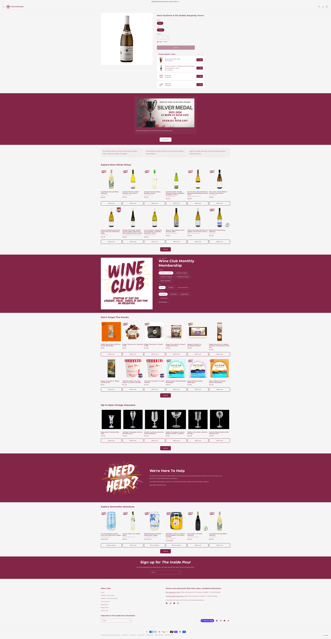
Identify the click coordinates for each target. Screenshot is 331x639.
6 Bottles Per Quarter (166, 277)
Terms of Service (105, 601)
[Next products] (202, 54)
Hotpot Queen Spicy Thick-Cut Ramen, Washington (111, 345)
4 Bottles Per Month (181, 273)
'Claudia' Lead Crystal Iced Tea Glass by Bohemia (154, 432)
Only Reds (163, 294)
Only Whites (173, 294)
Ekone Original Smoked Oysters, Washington (176, 381)
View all (165, 249)
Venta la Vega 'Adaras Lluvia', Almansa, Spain (175, 230)
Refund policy (104, 604)
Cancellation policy (169, 635)
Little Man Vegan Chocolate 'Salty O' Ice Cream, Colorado (131, 381)
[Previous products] (198, 54)
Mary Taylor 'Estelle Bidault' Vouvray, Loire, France (218, 192)
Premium (170, 287)
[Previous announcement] (3, 1)
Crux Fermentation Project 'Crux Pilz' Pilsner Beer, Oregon (111, 534)
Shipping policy (149, 635)
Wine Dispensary (108, 635)
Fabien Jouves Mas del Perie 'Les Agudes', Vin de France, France (197, 230)
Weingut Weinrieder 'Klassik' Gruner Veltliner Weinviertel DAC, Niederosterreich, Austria (132, 231)
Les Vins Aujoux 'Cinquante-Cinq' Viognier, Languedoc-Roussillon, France (153, 231)
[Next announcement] (328, 1)
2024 (161, 23)
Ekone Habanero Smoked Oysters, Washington (217, 381)
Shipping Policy (105, 607)
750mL (161, 30)
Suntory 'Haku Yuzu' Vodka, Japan (131, 534)
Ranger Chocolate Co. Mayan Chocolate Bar (110, 381)
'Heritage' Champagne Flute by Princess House (132, 432)
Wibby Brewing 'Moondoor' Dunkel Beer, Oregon (153, 534)
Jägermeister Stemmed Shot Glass (110, 432)
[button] (4, 7)
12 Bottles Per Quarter (183, 277)
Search (102, 592)
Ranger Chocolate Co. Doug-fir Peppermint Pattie (175, 345)
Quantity (159, 33)
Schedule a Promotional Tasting (109, 598)
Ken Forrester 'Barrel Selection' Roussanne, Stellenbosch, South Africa (197, 193)
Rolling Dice (168, 84)
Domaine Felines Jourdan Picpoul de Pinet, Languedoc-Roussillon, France (175, 193)
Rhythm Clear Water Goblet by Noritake (197, 432)
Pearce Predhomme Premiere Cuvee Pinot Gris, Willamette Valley (110, 231)
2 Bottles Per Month (166, 273)
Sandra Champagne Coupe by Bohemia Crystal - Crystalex (175, 432)
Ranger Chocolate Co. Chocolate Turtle (132, 345)
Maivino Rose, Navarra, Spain (172, 59)
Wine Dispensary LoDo (172, 592)
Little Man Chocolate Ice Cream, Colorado (154, 381)
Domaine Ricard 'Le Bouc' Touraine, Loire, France (130, 192)
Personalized (164, 298)
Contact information (159, 635)
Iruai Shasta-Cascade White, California (110, 192)
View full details (163, 302)
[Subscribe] (179, 572)
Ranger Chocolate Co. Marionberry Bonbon (194, 345)
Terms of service (141, 635)
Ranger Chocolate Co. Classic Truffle (153, 345)
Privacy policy (133, 635)
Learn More (165, 139)
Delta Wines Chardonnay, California (217, 230)
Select (162, 287)
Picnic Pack (168, 75)
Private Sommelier (165, 280)
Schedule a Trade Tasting (107, 595)
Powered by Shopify (116, 635)
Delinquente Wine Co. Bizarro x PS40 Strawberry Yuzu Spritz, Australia (176, 535)
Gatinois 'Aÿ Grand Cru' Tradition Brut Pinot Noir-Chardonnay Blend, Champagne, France (180, 66)
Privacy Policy (104, 610)
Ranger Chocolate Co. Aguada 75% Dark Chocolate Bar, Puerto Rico (219, 346)
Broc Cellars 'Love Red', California (194, 534)
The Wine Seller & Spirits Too (174, 596)
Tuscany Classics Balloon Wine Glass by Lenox (219, 432)
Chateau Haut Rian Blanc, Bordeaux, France (152, 192)
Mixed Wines (184, 294)
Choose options (111, 545)
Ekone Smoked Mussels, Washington (195, 381)
